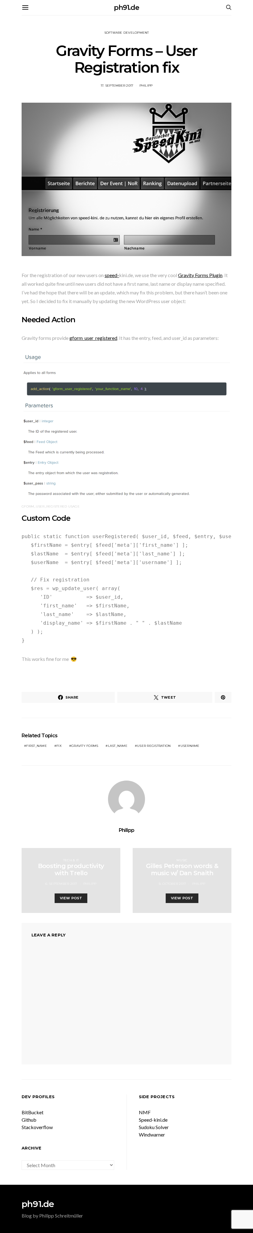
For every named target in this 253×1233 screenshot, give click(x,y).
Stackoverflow (37, 1127)
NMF (145, 1112)
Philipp (146, 85)
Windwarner (152, 1134)
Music (181, 860)
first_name (36, 746)
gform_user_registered (93, 338)
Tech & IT (71, 860)
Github (29, 1120)
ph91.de (126, 7)
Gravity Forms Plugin (200, 275)
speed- (112, 275)
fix (59, 746)
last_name (117, 746)
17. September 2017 (117, 85)
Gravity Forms (84, 746)
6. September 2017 (61, 884)
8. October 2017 (172, 884)
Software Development (126, 33)
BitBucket (33, 1112)
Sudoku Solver (154, 1127)
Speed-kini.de (153, 1120)
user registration (154, 746)
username (190, 746)
